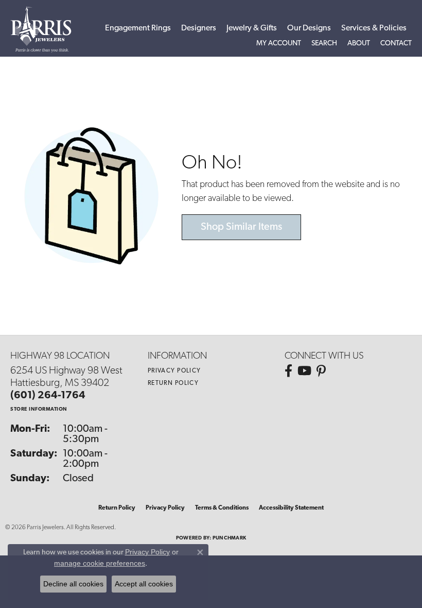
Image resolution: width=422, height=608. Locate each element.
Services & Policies (374, 28)
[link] (396, 44)
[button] (278, 44)
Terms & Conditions (222, 508)
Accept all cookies (144, 584)
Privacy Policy (174, 371)
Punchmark (229, 538)
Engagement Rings (138, 28)
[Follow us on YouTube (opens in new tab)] (304, 371)
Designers (198, 28)
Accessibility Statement (291, 508)
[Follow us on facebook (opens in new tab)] (288, 371)
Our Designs (309, 28)
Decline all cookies (73, 584)
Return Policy (173, 383)
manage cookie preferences (99, 563)
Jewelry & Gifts (251, 28)
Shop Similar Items (241, 227)
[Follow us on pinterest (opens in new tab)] (321, 371)
